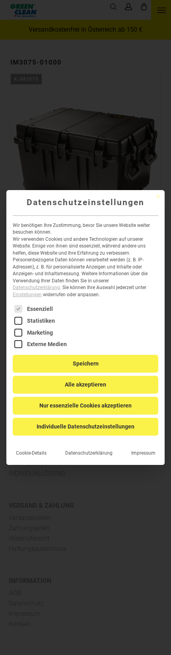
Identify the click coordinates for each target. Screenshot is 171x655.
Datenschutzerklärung (36, 287)
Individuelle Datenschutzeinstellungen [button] (85, 426)
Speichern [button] (86, 363)
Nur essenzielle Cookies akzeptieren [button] (85, 405)
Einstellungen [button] (27, 294)
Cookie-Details (31, 453)
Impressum (143, 453)
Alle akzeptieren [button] (85, 384)
